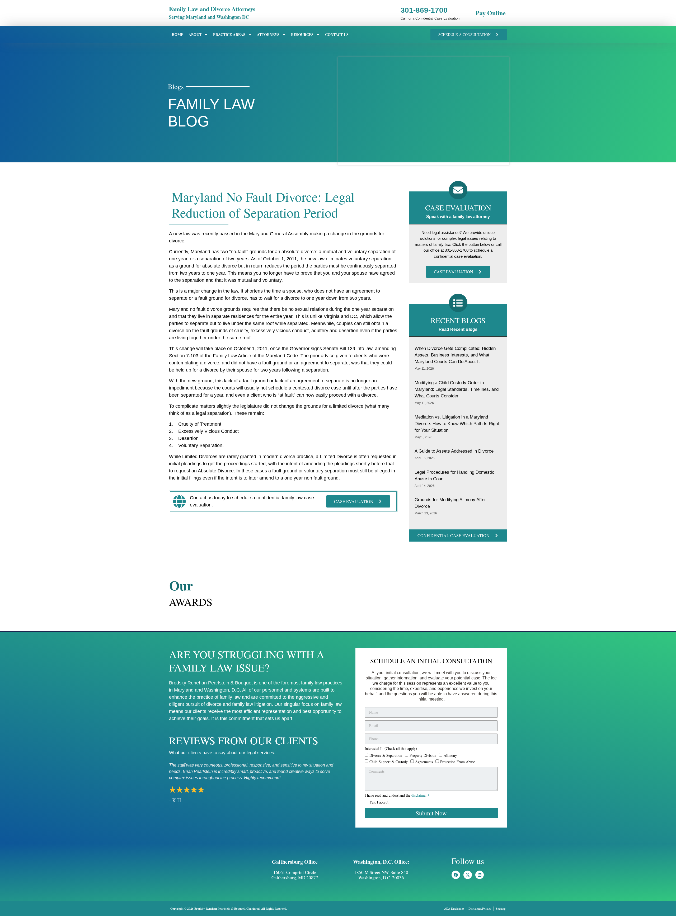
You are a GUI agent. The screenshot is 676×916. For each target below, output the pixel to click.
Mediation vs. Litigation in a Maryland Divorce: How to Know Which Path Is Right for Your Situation (457, 424)
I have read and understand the (397, 795)
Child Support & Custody (388, 761)
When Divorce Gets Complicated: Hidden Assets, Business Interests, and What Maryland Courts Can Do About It (455, 355)
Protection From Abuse (457, 761)
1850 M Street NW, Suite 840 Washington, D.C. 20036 (381, 875)
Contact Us (337, 34)
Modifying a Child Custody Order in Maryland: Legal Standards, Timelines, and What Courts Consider (457, 389)
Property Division (423, 755)
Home (177, 34)
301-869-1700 (424, 10)
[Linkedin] (479, 875)
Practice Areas (229, 34)
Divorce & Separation (385, 755)
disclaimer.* (420, 795)
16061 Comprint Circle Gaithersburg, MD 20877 (294, 875)
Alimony (450, 755)
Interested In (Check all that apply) (391, 749)
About (195, 34)
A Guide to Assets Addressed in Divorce (454, 451)
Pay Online (491, 12)
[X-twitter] (467, 875)
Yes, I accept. (379, 802)
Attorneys (268, 34)
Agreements (424, 761)
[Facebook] (456, 875)
